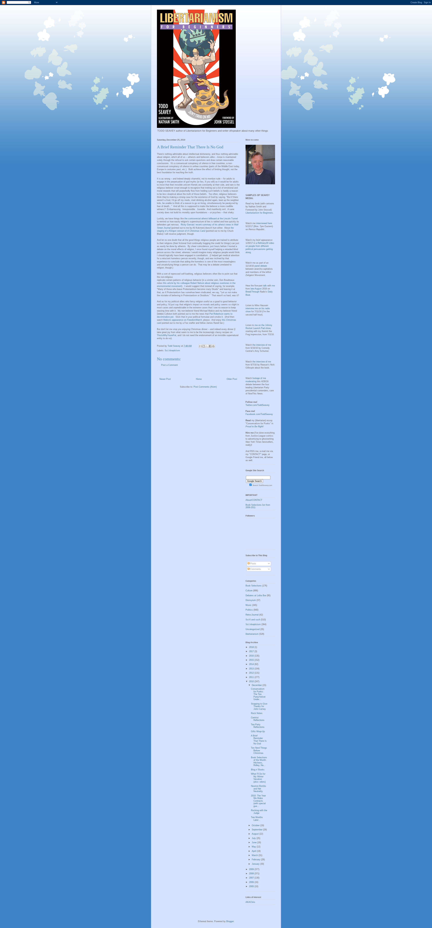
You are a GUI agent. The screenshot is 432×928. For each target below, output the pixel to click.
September (257, 829)
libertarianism (252, 634)
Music (248, 605)
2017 (251, 651)
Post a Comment (169, 365)
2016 (251, 655)
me (273, 285)
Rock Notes (256, 713)
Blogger (230, 921)
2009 (251, 869)
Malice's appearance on (182, 320)
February (256, 859)
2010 (251, 681)
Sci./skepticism (172, 350)
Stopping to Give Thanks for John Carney (259, 706)
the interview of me (261, 345)
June (254, 842)
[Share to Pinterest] (213, 346)
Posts (253, 563)
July (254, 838)
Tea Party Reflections (257, 725)
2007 (251, 877)
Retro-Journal (252, 614)
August (255, 834)
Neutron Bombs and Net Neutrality (258, 789)
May (254, 846)
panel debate (260, 266)
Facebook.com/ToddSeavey (259, 414)
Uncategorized (253, 629)
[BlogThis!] (203, 346)
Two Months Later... (257, 818)
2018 (251, 647)
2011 (251, 677)
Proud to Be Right (254, 426)
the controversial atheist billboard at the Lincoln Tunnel (211, 218)
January (256, 864)
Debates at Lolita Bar (256, 595)
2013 (251, 668)
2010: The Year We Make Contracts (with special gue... (258, 800)
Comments (255, 569)
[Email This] (200, 346)
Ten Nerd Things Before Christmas (259, 750)
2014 (251, 664)
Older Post (232, 379)
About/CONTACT (254, 500)
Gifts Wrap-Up (258, 731)
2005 (251, 886)
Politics (249, 610)
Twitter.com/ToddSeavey (257, 405)
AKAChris (250, 902)
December (257, 685)
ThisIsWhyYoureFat (166, 335)
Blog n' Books (257, 769)
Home (199, 379)
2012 (251, 673)
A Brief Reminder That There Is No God (259, 739)
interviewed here (264, 223)
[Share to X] (207, 346)
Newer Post (165, 379)
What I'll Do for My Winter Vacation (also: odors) (258, 778)
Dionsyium (251, 600)
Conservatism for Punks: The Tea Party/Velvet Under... (258, 694)
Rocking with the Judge (259, 811)
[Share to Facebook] (210, 346)
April (254, 851)
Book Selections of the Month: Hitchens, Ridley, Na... (259, 761)
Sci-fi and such (253, 619)
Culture (249, 590)
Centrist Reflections (257, 719)
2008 (251, 873)
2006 (251, 882)
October (256, 825)
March (255, 855)
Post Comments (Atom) (205, 387)
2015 (251, 660)
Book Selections (254, 585)
